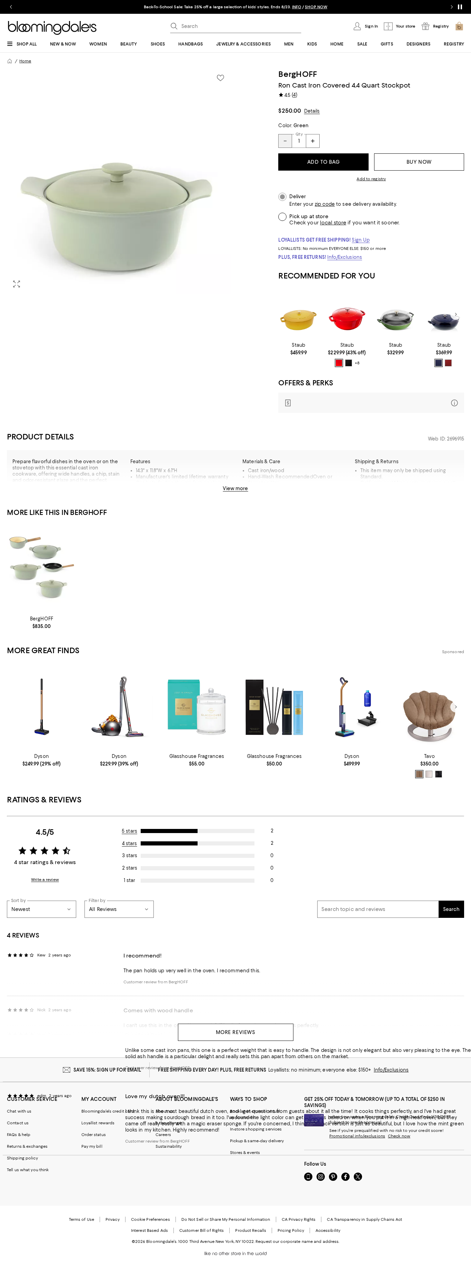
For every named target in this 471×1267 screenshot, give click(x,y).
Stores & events (245, 1152)
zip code (325, 204)
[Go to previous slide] (11, 7)
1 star (129, 880)
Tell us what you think (28, 1169)
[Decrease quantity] (285, 141)
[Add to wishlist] (220, 78)
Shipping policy (22, 1158)
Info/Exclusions (344, 257)
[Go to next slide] (452, 7)
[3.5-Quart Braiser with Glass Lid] (395, 314)
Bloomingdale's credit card (107, 1111)
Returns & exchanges (27, 1146)
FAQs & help (18, 1134)
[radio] (338, 362)
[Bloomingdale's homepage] (9, 61)
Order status (93, 1134)
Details (312, 111)
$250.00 (289, 110)
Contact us (18, 1123)
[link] (298, 349)
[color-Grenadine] (448, 362)
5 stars (129, 831)
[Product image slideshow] (119, 181)
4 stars (129, 843)
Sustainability (169, 1146)
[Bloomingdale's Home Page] (52, 28)
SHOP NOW (316, 6)
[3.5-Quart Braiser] (444, 314)
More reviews (235, 1032)
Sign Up (361, 240)
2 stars (129, 868)
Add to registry (371, 178)
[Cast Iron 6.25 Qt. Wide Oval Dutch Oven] (298, 314)
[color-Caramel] (419, 774)
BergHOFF (297, 74)
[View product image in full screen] (16, 284)
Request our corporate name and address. (297, 1241)
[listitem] (235, 7)
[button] (119, 181)
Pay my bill (91, 1146)
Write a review (45, 879)
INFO (296, 6)
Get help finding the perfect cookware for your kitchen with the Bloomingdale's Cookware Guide (183, 489)
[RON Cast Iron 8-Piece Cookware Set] (41, 568)
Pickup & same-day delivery (257, 1140)
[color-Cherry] (338, 362)
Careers (163, 1134)
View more (235, 488)
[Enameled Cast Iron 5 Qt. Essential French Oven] (347, 314)
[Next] (455, 314)
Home (25, 61)
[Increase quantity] (313, 141)
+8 (357, 363)
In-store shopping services (256, 1129)
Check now (399, 1136)
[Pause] (460, 7)
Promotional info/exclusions (357, 1136)
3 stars (129, 855)
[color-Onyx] (438, 774)
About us (164, 1111)
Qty (298, 134)
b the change (168, 1123)
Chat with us (19, 1111)
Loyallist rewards (98, 1123)
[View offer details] (371, 403)
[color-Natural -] (428, 774)
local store (333, 222)
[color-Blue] (438, 362)
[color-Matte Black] (348, 362)
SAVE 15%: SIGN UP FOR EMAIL (107, 1070)
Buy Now (419, 162)
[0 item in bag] (459, 26)
